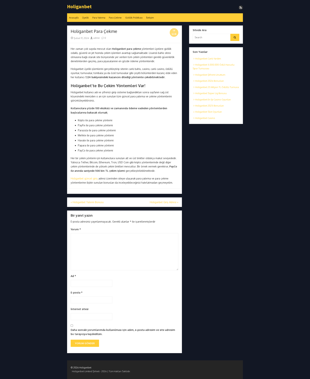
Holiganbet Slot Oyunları (208, 111)
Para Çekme (115, 17)
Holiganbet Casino (205, 118)
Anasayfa (74, 17)
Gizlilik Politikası (134, 17)
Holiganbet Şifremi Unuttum (210, 74)
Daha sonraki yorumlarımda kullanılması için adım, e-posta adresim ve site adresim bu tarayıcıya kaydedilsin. (123, 332)
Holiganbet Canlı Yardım (208, 58)
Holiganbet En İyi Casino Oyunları (213, 99)
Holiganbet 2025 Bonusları (209, 105)
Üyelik (85, 17)
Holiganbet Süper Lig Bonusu (211, 93)
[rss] (241, 7)
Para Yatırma (98, 17)
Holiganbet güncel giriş (84, 178)
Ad (73, 276)
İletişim (150, 17)
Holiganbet (79, 7)
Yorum (76, 229)
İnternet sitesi (79, 309)
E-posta (77, 292)
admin (96, 37)
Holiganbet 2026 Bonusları (209, 80)
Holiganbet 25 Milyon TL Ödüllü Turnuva (217, 87)
